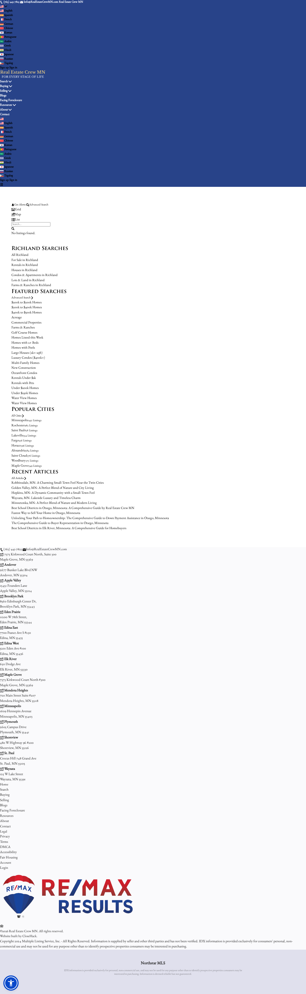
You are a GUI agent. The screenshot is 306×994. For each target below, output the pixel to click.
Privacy (5, 837)
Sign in (13, 67)
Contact (4, 114)
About (4, 109)
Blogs (3, 95)
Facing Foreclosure (11, 100)
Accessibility (8, 852)
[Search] (12, 228)
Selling (4, 91)
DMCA (5, 847)
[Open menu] (1, 184)
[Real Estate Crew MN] (67, 921)
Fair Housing (9, 858)
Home (4, 784)
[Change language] (3, 6)
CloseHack (29, 936)
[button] (10, 983)
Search (4, 81)
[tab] (153, 209)
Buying (4, 86)
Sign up (4, 67)
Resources (6, 105)
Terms (4, 842)
